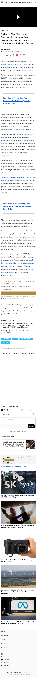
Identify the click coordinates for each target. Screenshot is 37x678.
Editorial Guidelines (27, 353)
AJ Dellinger (6, 49)
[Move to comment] (24, 55)
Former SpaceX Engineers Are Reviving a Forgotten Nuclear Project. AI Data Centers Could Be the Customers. (17, 591)
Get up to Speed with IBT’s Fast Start (25, 457)
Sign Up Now (9, 460)
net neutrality (28, 70)
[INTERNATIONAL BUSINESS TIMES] (19, 2)
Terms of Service (9, 298)
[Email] (20, 55)
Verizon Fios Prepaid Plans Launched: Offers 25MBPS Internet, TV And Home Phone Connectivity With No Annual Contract (17, 325)
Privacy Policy (20, 298)
